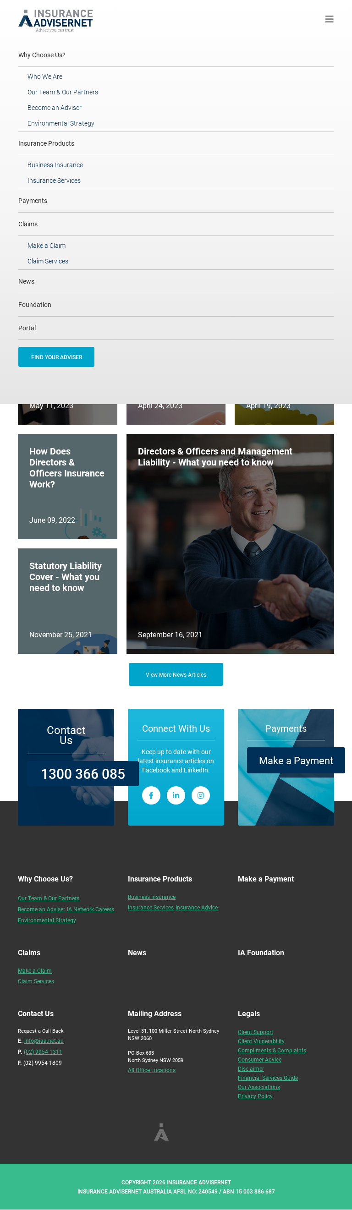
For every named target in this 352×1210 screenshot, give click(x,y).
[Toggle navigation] (329, 19)
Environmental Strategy (61, 123)
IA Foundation (261, 952)
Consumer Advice (259, 1059)
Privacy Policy (255, 1096)
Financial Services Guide (268, 1077)
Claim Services (48, 261)
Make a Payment (296, 760)
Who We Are (45, 76)
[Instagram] (201, 795)
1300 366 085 (83, 773)
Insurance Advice (197, 907)
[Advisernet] (58, 18)
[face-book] (151, 795)
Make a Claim (47, 245)
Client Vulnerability (261, 1041)
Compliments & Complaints (272, 1050)
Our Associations (259, 1086)
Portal (27, 327)
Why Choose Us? (54, 54)
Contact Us (66, 735)
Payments (32, 200)
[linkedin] (176, 795)
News (26, 281)
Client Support (255, 1031)
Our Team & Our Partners (63, 92)
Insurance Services (54, 180)
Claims (28, 223)
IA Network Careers (90, 909)
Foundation (34, 304)
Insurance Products (46, 143)
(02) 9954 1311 (43, 1051)
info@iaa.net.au (44, 1040)
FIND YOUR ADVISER (56, 357)
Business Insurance (55, 164)
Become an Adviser (55, 107)
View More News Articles (176, 674)
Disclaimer (251, 1068)
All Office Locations (152, 1069)
